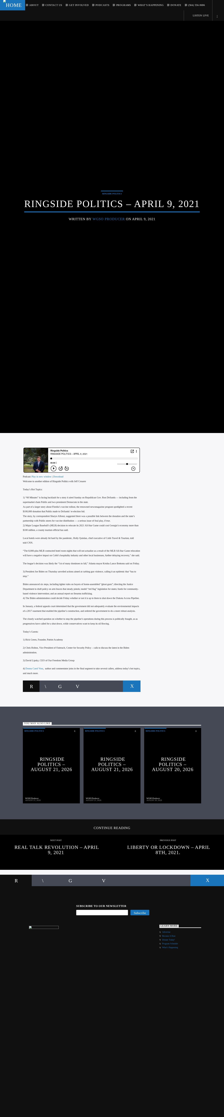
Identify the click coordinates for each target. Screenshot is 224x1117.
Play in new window (42, 497)
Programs (123, 5)
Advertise (166, 953)
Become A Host (168, 957)
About (34, 5)
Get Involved (79, 5)
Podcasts (102, 5)
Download (58, 497)
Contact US (53, 5)
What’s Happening (151, 5)
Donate (176, 5)
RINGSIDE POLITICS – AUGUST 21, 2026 (51, 785)
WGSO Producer (108, 228)
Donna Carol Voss (34, 689)
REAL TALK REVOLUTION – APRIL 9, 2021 (56, 870)
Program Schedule (170, 964)
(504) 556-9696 (196, 5)
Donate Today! (168, 960)
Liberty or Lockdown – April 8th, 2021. (168, 870)
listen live (200, 15)
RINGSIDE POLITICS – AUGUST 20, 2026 (173, 785)
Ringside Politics (112, 203)
